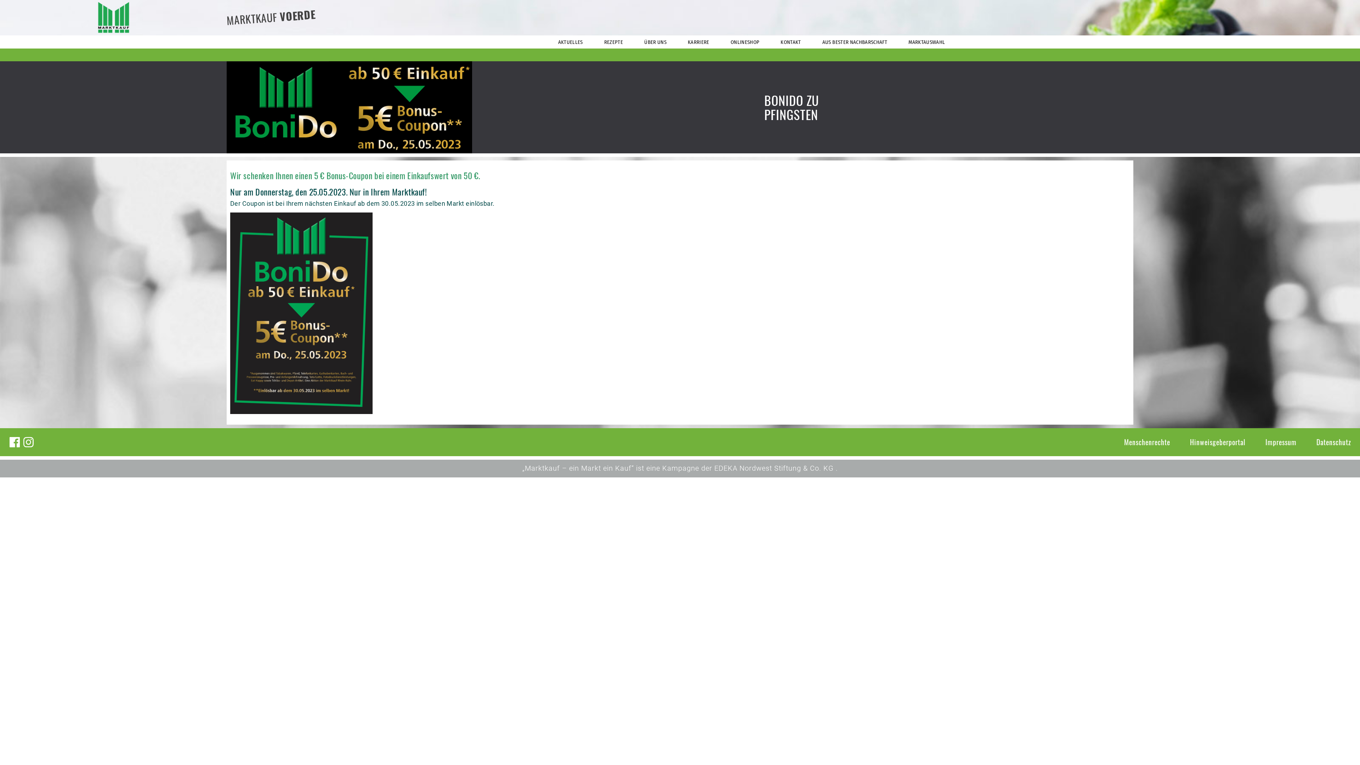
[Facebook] (15, 442)
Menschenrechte (1147, 442)
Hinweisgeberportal (1218, 442)
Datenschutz (1333, 442)
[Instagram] (28, 442)
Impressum (1281, 442)
